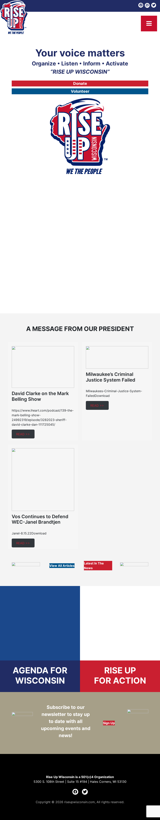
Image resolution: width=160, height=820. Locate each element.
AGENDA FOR (40, 670)
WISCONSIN (40, 680)
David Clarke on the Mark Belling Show (40, 396)
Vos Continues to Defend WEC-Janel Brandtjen (40, 519)
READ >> (23, 434)
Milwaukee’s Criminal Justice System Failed (110, 377)
